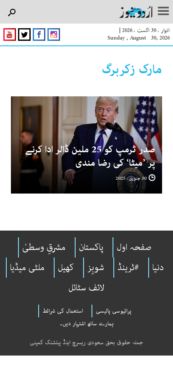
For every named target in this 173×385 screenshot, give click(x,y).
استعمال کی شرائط (62, 311)
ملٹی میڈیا (27, 267)
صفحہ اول (134, 247)
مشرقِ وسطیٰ (44, 247)
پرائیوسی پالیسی (113, 311)
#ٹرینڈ (128, 267)
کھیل (66, 267)
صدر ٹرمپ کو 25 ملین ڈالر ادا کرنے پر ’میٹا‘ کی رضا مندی (90, 156)
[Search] (11, 12)
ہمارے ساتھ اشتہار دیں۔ (87, 323)
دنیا (158, 267)
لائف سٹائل (86, 288)
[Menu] (163, 12)
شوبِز (95, 267)
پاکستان (91, 247)
